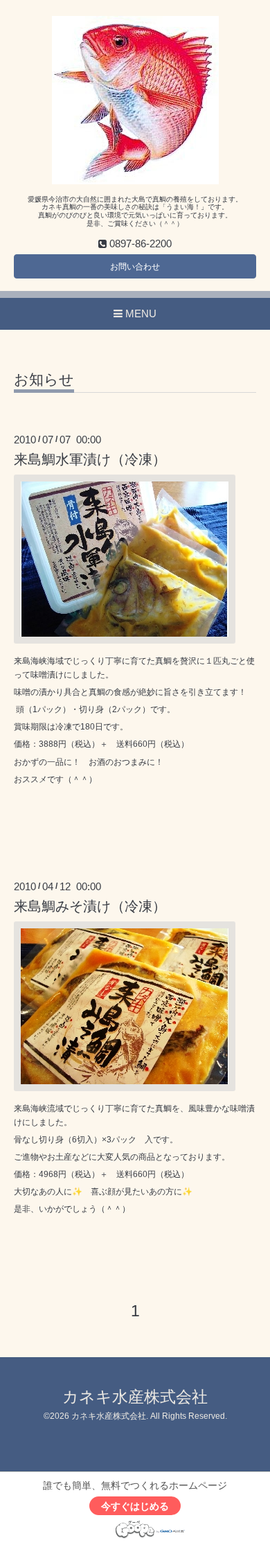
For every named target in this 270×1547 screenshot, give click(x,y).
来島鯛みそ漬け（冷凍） (90, 906)
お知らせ (44, 379)
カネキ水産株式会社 (135, 1397)
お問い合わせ (135, 267)
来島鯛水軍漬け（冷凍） (90, 459)
